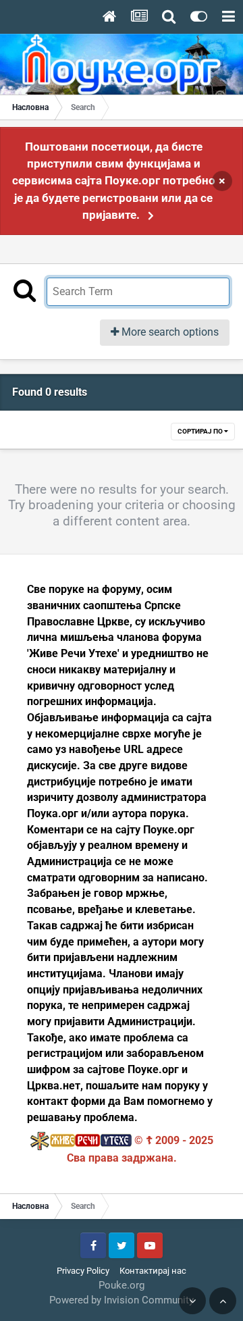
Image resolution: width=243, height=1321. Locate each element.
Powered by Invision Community (121, 1300)
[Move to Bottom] (192, 1300)
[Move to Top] (222, 1300)
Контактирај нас (152, 1271)
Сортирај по (201, 431)
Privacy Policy (83, 1271)
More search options (169, 332)
